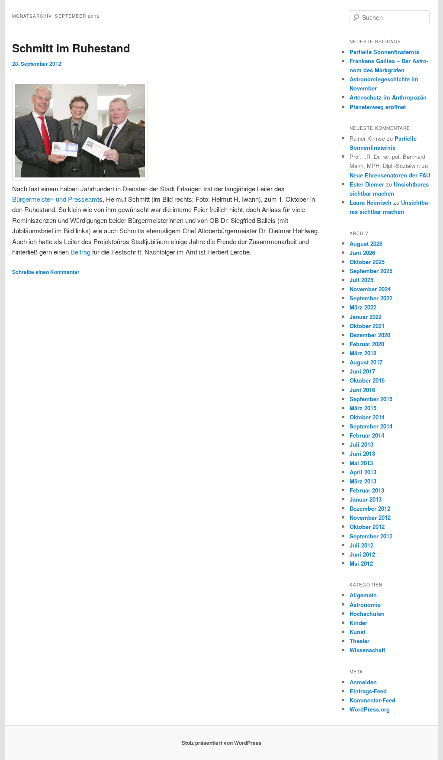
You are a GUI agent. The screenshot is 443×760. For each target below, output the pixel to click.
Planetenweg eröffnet (378, 107)
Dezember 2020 (370, 335)
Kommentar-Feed (372, 700)
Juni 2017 (362, 371)
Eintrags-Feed (368, 691)
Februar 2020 (367, 344)
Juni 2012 (362, 554)
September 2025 (371, 271)
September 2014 (371, 426)
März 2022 (363, 307)
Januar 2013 (366, 499)
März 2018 (363, 353)
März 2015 (363, 408)
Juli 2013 (361, 444)
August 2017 (366, 362)
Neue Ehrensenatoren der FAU (390, 175)
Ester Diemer (367, 184)
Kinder (358, 622)
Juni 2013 (362, 453)
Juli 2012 (361, 545)
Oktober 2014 (367, 417)
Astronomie (365, 604)
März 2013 (363, 481)
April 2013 (363, 472)
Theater (359, 641)
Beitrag (80, 251)
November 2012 (370, 517)
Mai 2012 (361, 563)
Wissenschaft (367, 650)
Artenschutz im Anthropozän (388, 97)
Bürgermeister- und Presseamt (55, 198)
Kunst (357, 632)
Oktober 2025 (367, 262)
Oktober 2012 (367, 526)
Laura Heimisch (371, 202)
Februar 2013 (367, 490)
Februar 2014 (367, 435)
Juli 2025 (361, 280)
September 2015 (371, 399)
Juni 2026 (362, 252)
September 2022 (371, 298)
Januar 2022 (366, 316)
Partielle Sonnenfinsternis (384, 52)
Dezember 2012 (370, 508)
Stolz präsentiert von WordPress (222, 743)
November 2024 (370, 289)
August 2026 (366, 243)
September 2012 (371, 536)
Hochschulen (367, 613)
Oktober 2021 (367, 326)
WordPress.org (370, 709)
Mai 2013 (361, 463)
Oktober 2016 (367, 380)
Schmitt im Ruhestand (71, 48)
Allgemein (363, 595)
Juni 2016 (362, 390)
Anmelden (363, 682)
